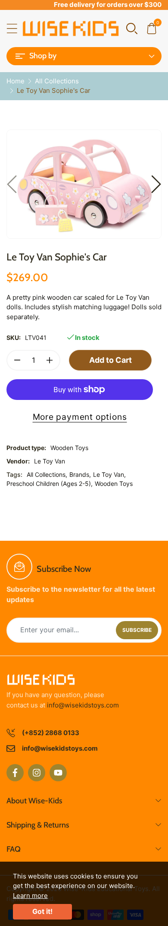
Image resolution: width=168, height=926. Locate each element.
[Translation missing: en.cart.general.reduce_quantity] (17, 360)
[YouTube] (58, 772)
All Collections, (47, 474)
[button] (131, 28)
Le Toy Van (49, 461)
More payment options (80, 417)
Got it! (42, 911)
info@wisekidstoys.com (83, 705)
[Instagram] (36, 772)
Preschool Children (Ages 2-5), (49, 483)
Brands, (80, 474)
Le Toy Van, (109, 474)
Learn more (30, 895)
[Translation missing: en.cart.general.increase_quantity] (49, 360)
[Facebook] (15, 772)
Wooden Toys (114, 483)
